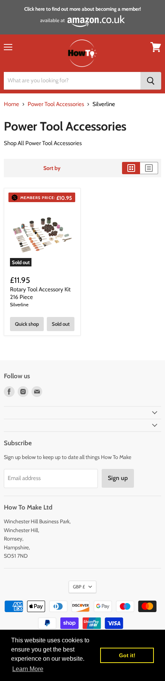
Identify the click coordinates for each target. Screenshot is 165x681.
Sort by (52, 168)
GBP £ (79, 587)
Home (11, 104)
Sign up (118, 478)
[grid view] (131, 168)
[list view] (149, 168)
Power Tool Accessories (56, 104)
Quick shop (27, 324)
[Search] (150, 81)
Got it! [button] (127, 655)
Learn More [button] (27, 669)
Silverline (19, 304)
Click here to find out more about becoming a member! (82, 9)
